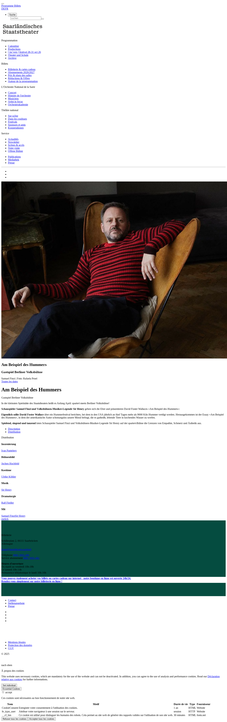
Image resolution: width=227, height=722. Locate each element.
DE (3, 8)
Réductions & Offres (19, 78)
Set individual (9, 685)
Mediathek (13, 159)
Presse (11, 162)
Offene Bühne (15, 151)
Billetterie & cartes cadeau (21, 69)
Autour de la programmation (23, 81)
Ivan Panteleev (9, 450)
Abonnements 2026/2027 (21, 72)
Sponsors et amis (17, 124)
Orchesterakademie (18, 104)
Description (14, 428)
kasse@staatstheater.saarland (16, 549)
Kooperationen (16, 127)
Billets (17, 5)
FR (6, 8)
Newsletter (13, 142)
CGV (11, 648)
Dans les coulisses (17, 118)
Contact (12, 600)
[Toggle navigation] (2, 3)
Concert (12, 92)
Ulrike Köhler (8, 476)
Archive (12, 58)
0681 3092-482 (31, 558)
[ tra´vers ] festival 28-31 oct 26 (24, 52)
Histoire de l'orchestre (19, 95)
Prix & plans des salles (20, 75)
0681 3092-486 (21, 555)
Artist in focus (15, 101)
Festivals (12, 121)
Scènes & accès (16, 145)
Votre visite (14, 148)
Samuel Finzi (8, 515)
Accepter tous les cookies (41, 719)
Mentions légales (17, 642)
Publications (14, 156)
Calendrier (13, 46)
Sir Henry (6, 489)
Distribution (14, 431)
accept (8, 692)
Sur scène (13, 115)
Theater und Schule (18, 55)
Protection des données (20, 645)
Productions (14, 49)
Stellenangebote (16, 603)
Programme (7, 5)
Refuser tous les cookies (15, 719)
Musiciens (13, 98)
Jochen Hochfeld (10, 463)
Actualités (13, 139)
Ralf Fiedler (7, 502)
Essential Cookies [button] (11, 689)
